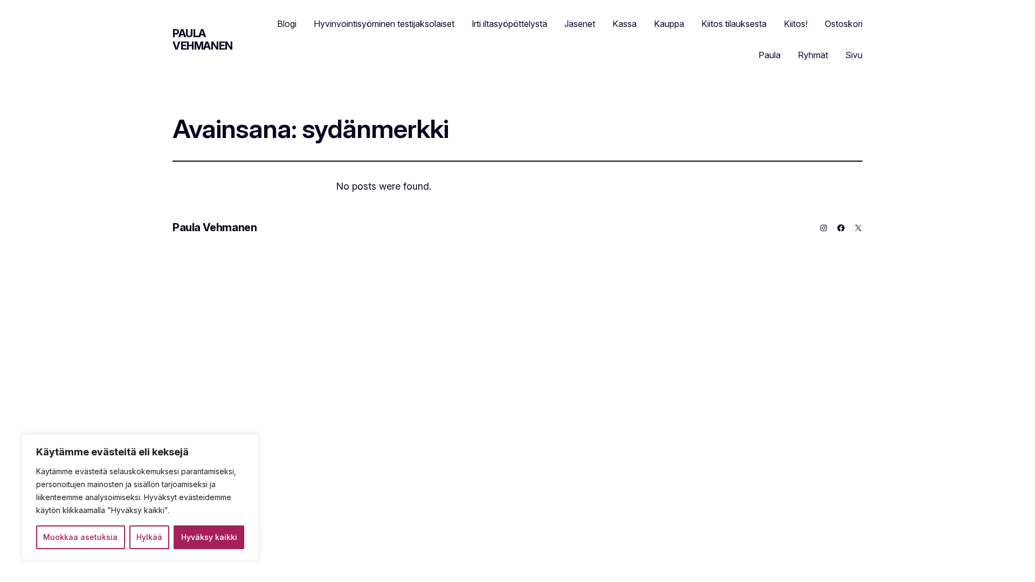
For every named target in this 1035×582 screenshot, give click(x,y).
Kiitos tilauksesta (734, 23)
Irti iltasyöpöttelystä (509, 23)
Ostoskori (843, 23)
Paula (769, 55)
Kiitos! (796, 23)
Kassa (624, 23)
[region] (140, 497)
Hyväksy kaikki (209, 537)
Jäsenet (579, 23)
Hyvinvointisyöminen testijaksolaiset (384, 23)
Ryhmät (813, 55)
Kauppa (669, 23)
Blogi (286, 23)
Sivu (853, 55)
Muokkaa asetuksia (80, 537)
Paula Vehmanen (202, 39)
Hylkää (149, 537)
